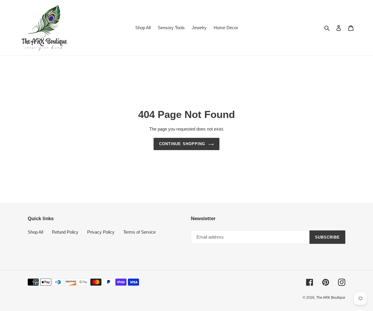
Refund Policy (65, 232)
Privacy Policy (101, 232)
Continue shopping (182, 144)
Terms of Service (139, 232)
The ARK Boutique (330, 298)
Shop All (35, 232)
